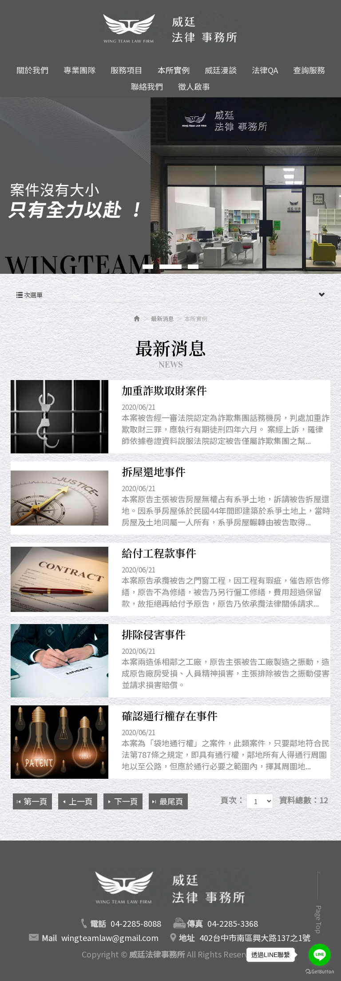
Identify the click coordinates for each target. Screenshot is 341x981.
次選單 (33, 294)
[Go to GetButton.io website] (319, 972)
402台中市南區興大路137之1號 (254, 937)
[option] (170, 185)
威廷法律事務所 (170, 27)
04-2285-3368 (232, 923)
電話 (98, 923)
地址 (187, 937)
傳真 (195, 923)
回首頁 (170, 889)
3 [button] (193, 266)
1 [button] (148, 266)
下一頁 (126, 801)
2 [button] (170, 266)
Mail (49, 937)
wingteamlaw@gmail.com (110, 937)
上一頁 (81, 801)
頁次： (233, 799)
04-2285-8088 (136, 923)
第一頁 (36, 801)
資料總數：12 (303, 799)
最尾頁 (171, 801)
